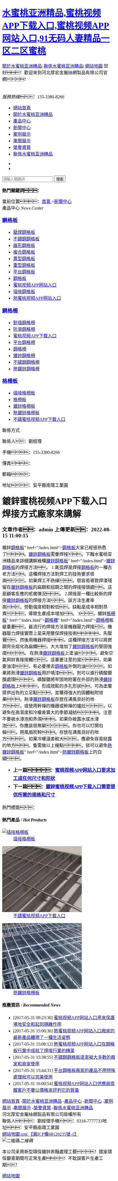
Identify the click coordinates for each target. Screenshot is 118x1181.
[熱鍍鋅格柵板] (42, 987)
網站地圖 (94, 66)
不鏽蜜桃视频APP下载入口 (39, 419)
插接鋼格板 (24, 291)
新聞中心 (22, 127)
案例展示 (22, 134)
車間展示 (22, 140)
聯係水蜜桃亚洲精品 (63, 66)
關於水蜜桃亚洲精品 (22, 66)
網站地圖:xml (15, 1134)
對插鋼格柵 (24, 322)
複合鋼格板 (24, 252)
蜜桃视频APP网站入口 (35, 285)
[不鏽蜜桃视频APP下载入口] (42, 910)
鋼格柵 (10, 310)
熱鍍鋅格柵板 (26, 412)
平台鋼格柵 (24, 342)
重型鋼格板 (24, 265)
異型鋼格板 (24, 258)
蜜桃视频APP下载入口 (35, 336)
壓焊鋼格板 (24, 232)
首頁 (47, 201)
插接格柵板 (24, 393)
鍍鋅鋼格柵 (24, 355)
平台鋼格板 (24, 271)
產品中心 (22, 121)
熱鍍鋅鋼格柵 (26, 368)
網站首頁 (22, 107)
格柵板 (10, 381)
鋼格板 (10, 220)
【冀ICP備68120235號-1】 (53, 1134)
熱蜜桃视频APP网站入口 (37, 298)
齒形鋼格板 (24, 245)
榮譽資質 (22, 147)
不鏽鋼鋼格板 (26, 239)
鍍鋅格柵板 (24, 406)
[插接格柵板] (15, 832)
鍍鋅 (33, 554)
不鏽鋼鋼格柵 (26, 362)
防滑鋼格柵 (24, 329)
